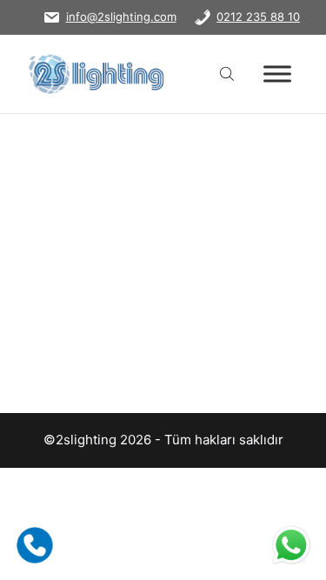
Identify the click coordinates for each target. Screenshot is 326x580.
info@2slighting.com (121, 16)
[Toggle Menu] (277, 73)
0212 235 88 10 (258, 16)
